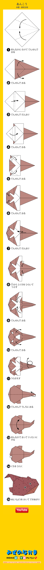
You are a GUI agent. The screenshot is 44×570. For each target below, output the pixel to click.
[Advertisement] (22, 532)
